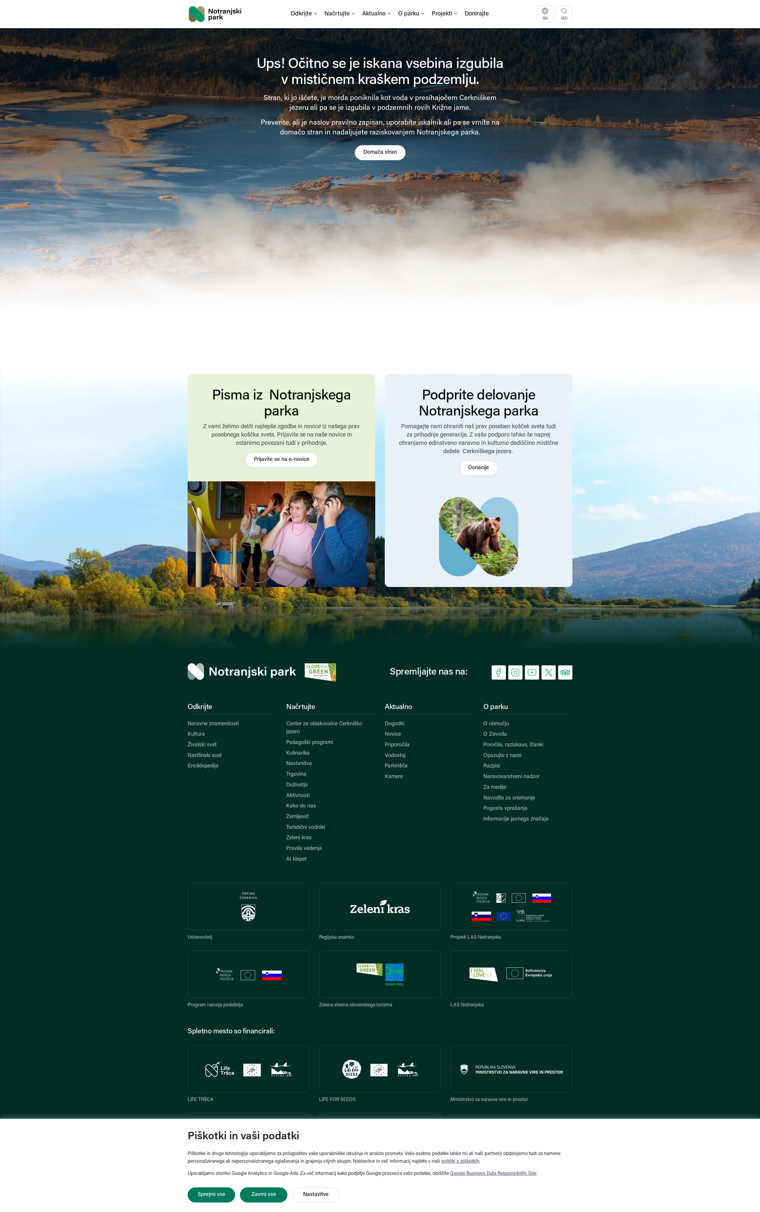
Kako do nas (301, 806)
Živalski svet (202, 745)
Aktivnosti (298, 796)
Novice (393, 734)
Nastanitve (299, 764)
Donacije (478, 468)
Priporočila (397, 745)
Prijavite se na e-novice (281, 459)
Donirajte (477, 14)
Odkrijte (200, 707)
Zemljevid (297, 817)
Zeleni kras (299, 838)
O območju (496, 724)
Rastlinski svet (205, 756)
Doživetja (297, 785)
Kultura (196, 734)
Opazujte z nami (502, 756)
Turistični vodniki (305, 827)
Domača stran (380, 152)
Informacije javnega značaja (516, 819)
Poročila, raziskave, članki (513, 745)
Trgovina (296, 774)
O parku (495, 707)
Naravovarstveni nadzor (511, 777)
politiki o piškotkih (460, 1161)
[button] (304, 14)
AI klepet (296, 859)
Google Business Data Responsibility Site (493, 1173)
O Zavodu (495, 734)
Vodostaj (395, 756)
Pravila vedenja (304, 848)
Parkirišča (396, 766)
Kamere (394, 777)
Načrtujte (300, 707)
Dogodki (394, 724)
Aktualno (398, 707)
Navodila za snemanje (509, 798)
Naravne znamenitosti (213, 724)
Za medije (494, 787)
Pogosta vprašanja (505, 808)
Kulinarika (298, 753)
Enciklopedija (203, 766)
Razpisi (491, 766)
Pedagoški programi (309, 742)
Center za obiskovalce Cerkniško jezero (324, 728)
